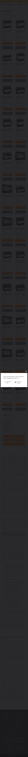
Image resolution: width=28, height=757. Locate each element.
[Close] (26, 371)
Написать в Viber (9, 382)
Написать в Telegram (19, 382)
